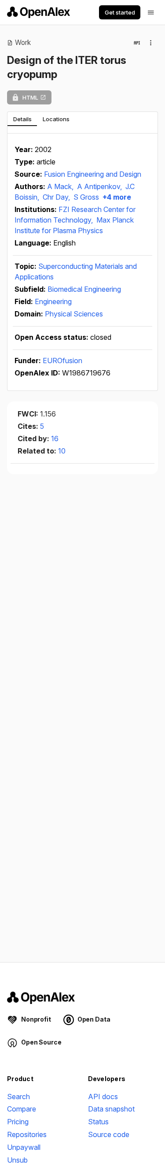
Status (98, 1121)
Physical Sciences (74, 313)
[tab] (22, 119)
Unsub (17, 1160)
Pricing (18, 1121)
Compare (21, 1108)
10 (62, 450)
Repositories (27, 1134)
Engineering (53, 301)
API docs (103, 1096)
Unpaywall (23, 1147)
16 (55, 438)
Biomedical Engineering (84, 289)
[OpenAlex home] (38, 12)
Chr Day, (57, 197)
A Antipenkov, (100, 186)
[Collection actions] (151, 43)
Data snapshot (111, 1108)
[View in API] (137, 43)
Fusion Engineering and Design (92, 174)
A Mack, (61, 186)
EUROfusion (62, 360)
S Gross (86, 197)
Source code (108, 1134)
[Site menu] (151, 12)
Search (18, 1096)
